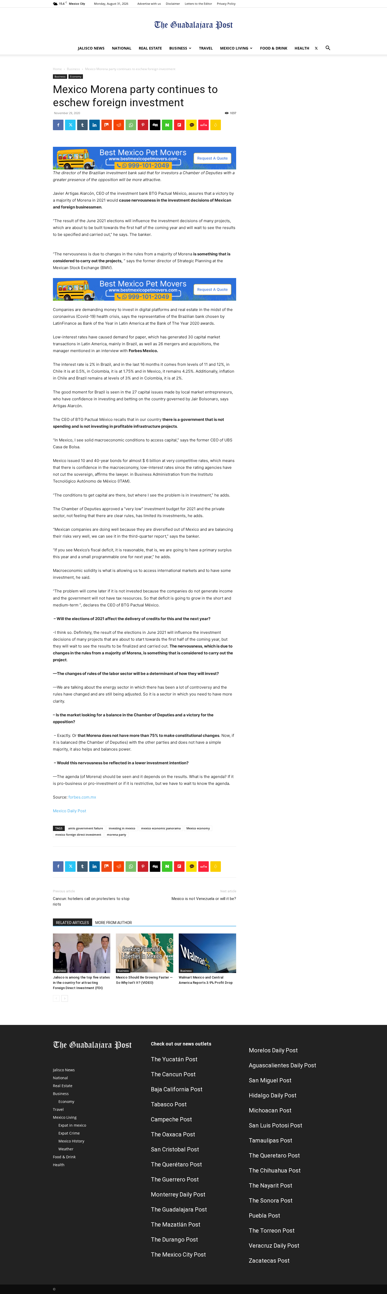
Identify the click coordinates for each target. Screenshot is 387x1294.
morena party (116, 834)
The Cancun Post (173, 1074)
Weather (65, 1148)
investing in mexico (122, 828)
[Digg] (155, 125)
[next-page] (64, 998)
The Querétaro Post (176, 1164)
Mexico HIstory (71, 1141)
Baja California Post (176, 1089)
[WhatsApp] (131, 125)
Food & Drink (273, 48)
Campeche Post (171, 1119)
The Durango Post (174, 1239)
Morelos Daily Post (273, 1050)
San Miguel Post (270, 1080)
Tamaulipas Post (270, 1140)
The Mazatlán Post (175, 1224)
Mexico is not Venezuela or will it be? (204, 898)
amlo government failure (85, 828)
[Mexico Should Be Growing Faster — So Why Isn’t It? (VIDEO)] (144, 953)
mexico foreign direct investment (78, 834)
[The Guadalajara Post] (193, 25)
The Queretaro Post (274, 1155)
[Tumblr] (82, 125)
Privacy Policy (226, 4)
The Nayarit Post (270, 1185)
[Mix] (106, 125)
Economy (75, 76)
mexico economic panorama (161, 828)
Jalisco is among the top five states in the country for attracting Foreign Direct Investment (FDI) (81, 982)
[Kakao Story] (191, 125)
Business (178, 48)
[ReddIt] (118, 125)
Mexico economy (198, 828)
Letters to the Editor (198, 4)
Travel (206, 48)
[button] (327, 48)
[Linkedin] (94, 125)
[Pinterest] (143, 125)
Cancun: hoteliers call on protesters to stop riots (91, 901)
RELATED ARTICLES (72, 923)
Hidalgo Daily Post (272, 1095)
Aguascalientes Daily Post (282, 1065)
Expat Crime (69, 1133)
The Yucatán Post (174, 1059)
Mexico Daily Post (69, 810)
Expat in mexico (72, 1125)
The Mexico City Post (178, 1254)
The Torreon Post (272, 1230)
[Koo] (215, 125)
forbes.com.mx (82, 797)
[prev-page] (56, 998)
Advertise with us (149, 4)
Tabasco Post (169, 1104)
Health (302, 48)
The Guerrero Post (175, 1179)
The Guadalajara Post (179, 1209)
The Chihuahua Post (275, 1170)
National (121, 48)
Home (57, 69)
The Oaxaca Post (173, 1134)
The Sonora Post (270, 1200)
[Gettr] (203, 125)
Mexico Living (234, 48)
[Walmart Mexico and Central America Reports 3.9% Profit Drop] (207, 953)
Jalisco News (91, 48)
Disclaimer (173, 4)
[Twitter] (316, 48)
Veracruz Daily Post (274, 1245)
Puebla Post (264, 1215)
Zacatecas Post (269, 1260)
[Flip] (179, 125)
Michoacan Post (270, 1110)
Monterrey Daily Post (178, 1194)
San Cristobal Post (175, 1149)
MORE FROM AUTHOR (113, 923)
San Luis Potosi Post (275, 1125)
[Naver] (167, 125)
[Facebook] (58, 125)
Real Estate (150, 48)
